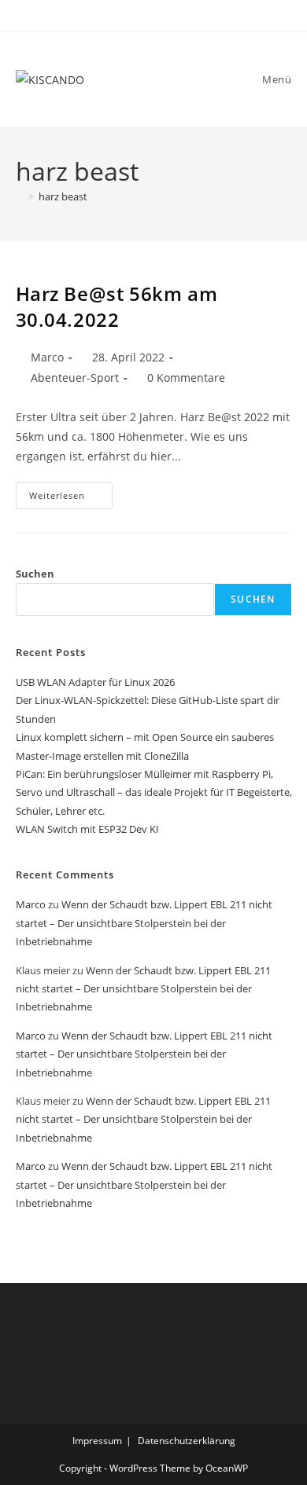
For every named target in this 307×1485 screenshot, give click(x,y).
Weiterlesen (71, 498)
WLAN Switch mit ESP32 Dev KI (87, 829)
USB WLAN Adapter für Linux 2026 (95, 682)
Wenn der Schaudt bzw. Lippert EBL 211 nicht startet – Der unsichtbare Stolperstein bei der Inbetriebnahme (144, 922)
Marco (47, 357)
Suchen (35, 573)
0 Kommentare (186, 377)
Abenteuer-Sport (75, 377)
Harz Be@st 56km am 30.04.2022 (117, 306)
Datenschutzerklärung (186, 1440)
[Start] (20, 196)
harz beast (63, 196)
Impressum (97, 1440)
